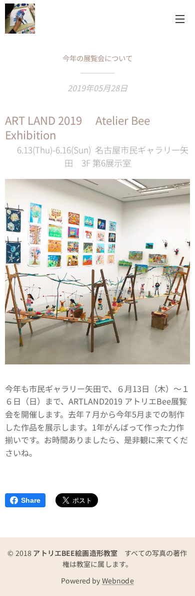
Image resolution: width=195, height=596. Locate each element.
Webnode (118, 580)
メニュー (180, 19)
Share (30, 500)
